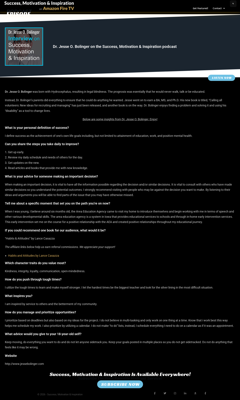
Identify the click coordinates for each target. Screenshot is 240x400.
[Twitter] (165, 393)
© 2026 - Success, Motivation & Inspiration (60, 394)
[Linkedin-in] (185, 393)
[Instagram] (175, 393)
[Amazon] (195, 393)
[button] (233, 3)
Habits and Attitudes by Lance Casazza (33, 255)
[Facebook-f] (154, 393)
